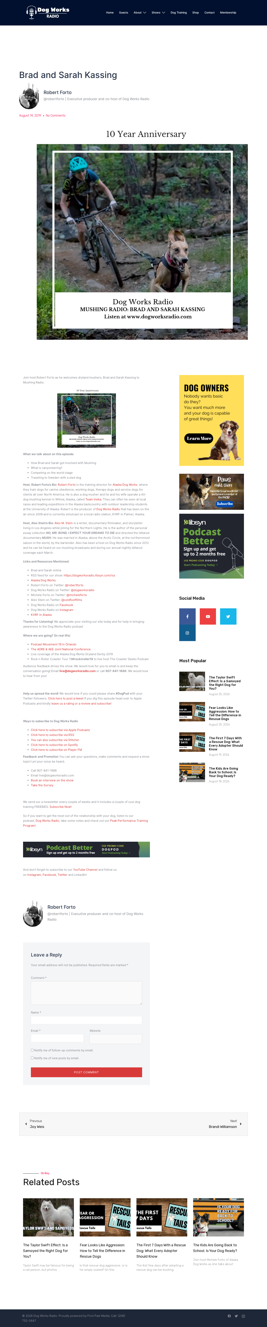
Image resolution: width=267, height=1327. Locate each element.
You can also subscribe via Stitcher (55, 740)
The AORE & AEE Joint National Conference (61, 649)
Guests (123, 12)
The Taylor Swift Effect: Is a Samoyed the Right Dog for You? (225, 683)
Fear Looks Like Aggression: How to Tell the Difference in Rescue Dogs (225, 713)
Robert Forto (67, 484)
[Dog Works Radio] (47, 12)
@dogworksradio (82, 590)
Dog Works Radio (108, 509)
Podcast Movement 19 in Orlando (53, 644)
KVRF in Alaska (41, 615)
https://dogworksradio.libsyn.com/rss (89, 575)
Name (36, 1012)
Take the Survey (42, 785)
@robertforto (74, 585)
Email (36, 1031)
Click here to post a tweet (66, 698)
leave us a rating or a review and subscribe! (81, 703)
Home (110, 12)
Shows (156, 12)
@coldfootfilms (71, 600)
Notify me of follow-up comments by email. (63, 1050)
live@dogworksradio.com (77, 671)
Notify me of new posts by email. (56, 1058)
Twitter (62, 875)
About (138, 12)
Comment (39, 978)
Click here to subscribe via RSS (52, 735)
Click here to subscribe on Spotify (54, 745)
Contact (209, 12)
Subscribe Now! (61, 807)
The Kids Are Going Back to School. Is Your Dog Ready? (223, 772)
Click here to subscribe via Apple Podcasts (60, 730)
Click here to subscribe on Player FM (56, 750)
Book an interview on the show (52, 780)
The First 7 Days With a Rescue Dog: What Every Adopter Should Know (226, 743)
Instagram (66, 610)
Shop (195, 12)
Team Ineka (93, 499)
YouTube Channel (85, 869)
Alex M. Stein (64, 523)
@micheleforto (76, 595)
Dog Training (179, 12)
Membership (228, 12)
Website (95, 1031)
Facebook (66, 605)
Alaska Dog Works (125, 484)
